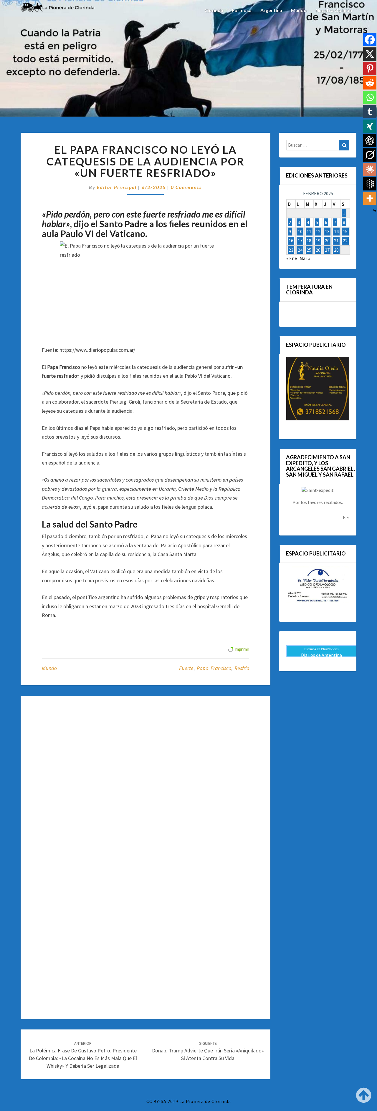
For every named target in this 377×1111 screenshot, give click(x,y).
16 (291, 241)
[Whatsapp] (369, 97)
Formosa (242, 10)
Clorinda (213, 10)
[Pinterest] (369, 68)
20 (327, 241)
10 (300, 231)
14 (336, 231)
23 (291, 250)
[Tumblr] (369, 111)
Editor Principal (117, 187)
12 (318, 231)
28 (336, 250)
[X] (369, 54)
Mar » (305, 258)
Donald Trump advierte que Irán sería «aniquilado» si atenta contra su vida (208, 1051)
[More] (369, 198)
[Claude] (369, 169)
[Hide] (374, 210)
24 (300, 250)
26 (318, 250)
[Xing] (369, 126)
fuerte (186, 668)
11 (309, 231)
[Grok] (369, 155)
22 (345, 241)
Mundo (299, 10)
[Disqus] (145, 780)
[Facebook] (369, 39)
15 (345, 231)
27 (327, 250)
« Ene (291, 258)
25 (309, 250)
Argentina (271, 10)
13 (327, 231)
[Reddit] (369, 82)
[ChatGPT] (369, 140)
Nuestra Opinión (333, 10)
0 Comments (186, 187)
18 (309, 241)
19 (318, 241)
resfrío (241, 668)
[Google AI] (369, 183)
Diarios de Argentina (321, 655)
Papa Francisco (214, 668)
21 (336, 241)
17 (300, 241)
